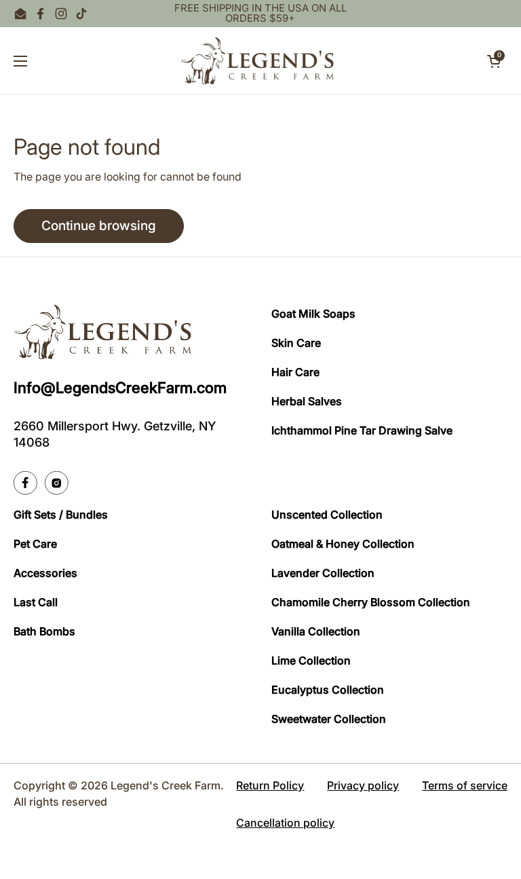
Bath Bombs (44, 631)
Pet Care (35, 543)
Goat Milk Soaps (313, 313)
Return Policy (270, 785)
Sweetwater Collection (328, 719)
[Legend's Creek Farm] (257, 60)
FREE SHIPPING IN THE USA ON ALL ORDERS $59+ (260, 13)
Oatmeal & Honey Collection (342, 543)
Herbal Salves (306, 401)
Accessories (45, 573)
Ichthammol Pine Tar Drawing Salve (361, 430)
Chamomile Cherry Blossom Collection (370, 602)
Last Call (36, 602)
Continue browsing (98, 225)
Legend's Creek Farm (165, 785)
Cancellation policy (285, 822)
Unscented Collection (327, 514)
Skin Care (296, 343)
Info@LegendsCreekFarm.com (120, 387)
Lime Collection (311, 660)
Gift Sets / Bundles (61, 514)
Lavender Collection (322, 573)
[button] (493, 61)
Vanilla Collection (315, 631)
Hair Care (295, 372)
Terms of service (464, 785)
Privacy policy (363, 785)
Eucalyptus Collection (327, 689)
